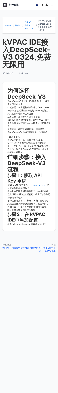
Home (8, 25)
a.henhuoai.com (38, 185)
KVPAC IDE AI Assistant (29, 25)
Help (17, 25)
